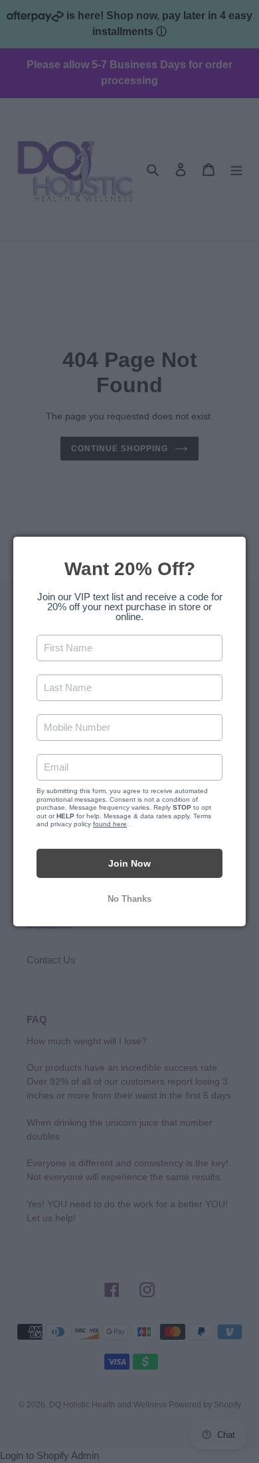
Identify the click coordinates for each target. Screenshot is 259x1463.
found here (110, 824)
